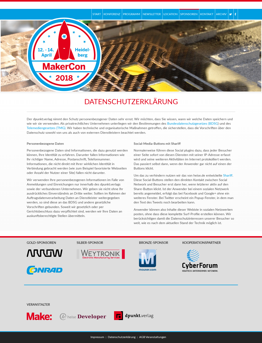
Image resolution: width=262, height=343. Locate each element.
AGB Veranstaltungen (152, 337)
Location (170, 14)
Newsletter (152, 14)
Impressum (97, 337)
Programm (131, 14)
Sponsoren (188, 14)
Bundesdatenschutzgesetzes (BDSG (192, 123)
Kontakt (206, 14)
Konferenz (111, 14)
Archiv (221, 14)
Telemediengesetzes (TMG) (46, 128)
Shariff (227, 175)
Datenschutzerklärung (121, 337)
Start (97, 14)
